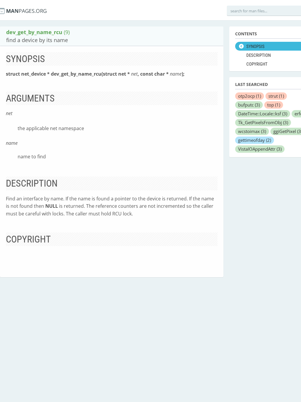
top (273, 105)
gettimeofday (254, 140)
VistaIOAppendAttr (260, 149)
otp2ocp (249, 96)
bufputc (249, 105)
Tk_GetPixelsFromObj (263, 122)
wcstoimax (252, 131)
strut (276, 96)
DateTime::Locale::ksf (262, 114)
